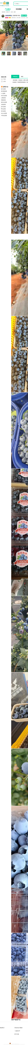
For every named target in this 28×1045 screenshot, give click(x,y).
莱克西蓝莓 (4, 91)
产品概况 (8, 9)
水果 (12, 11)
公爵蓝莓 (3, 97)
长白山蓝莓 (4, 113)
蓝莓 (15, 11)
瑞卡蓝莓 (3, 89)
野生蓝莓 (3, 109)
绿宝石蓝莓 (4, 95)
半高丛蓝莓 (4, 115)
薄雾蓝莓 (3, 100)
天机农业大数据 (18, 1027)
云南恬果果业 (8, 15)
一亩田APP (17, 1031)
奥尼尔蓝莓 (4, 102)
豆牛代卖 (16, 1034)
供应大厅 (8, 11)
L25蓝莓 (3, 93)
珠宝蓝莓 (3, 111)
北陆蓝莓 (3, 104)
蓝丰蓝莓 (3, 106)
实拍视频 (19, 9)
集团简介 (2, 1027)
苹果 (4, 79)
